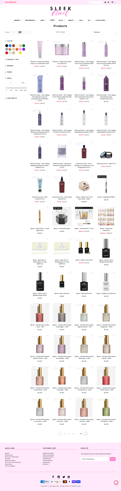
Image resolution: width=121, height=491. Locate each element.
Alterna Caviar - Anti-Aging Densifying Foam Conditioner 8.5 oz (106, 97)
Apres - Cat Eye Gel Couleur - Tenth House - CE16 (106, 389)
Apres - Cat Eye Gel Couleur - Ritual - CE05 (106, 357)
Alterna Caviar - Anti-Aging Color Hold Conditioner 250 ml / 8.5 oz (61, 97)
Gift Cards (7, 458)
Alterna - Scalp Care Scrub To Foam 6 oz (62, 62)
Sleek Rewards (47, 458)
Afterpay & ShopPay (10, 460)
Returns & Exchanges (48, 455)
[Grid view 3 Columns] (16, 32)
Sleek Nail (55, 486)
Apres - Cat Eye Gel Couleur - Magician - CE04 (106, 326)
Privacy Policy (8, 464)
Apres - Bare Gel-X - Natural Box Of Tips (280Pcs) (40, 262)
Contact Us (45, 464)
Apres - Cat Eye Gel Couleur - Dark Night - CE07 (61, 326)
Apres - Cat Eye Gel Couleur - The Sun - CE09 (84, 420)
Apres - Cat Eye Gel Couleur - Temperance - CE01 (84, 389)
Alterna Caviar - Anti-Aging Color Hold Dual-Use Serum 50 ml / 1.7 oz (84, 97)
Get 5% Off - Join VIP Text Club (13, 462)
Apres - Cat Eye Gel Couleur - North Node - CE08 (61, 357)
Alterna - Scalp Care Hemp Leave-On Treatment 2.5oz (39, 62)
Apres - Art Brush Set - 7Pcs (84, 228)
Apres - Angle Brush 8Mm (106, 197)
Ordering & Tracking (48, 457)
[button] (116, 482)
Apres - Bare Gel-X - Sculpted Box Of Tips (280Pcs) (62, 262)
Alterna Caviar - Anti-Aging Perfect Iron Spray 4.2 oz (61, 131)
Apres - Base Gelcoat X (84, 293)
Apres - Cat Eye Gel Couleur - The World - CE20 (106, 420)
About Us (7, 453)
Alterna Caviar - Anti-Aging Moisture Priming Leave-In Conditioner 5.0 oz (39, 132)
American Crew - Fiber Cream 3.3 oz (40, 198)
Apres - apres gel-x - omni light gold (39, 229)
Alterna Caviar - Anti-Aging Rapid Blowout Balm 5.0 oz (84, 131)
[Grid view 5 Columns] (24, 32)
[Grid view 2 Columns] (14, 32)
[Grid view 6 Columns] (28, 32)
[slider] (6, 88)
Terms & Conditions (10, 466)
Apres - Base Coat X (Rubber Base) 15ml (106, 261)
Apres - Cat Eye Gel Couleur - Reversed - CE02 (84, 357)
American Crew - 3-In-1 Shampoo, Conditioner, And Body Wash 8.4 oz (84, 165)
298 (81, 433)
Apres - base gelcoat (62, 293)
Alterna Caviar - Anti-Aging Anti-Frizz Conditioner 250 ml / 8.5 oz (84, 63)
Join (113, 459)
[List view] (11, 32)
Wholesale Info (9, 455)
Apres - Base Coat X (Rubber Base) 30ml (40, 294)
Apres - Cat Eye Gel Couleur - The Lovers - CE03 (39, 420)
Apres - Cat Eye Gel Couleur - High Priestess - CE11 (84, 326)
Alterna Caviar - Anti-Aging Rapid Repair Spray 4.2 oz (106, 131)
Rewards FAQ (46, 462)
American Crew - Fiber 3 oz (106, 164)
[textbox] (10, 83)
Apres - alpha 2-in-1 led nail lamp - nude (84, 198)
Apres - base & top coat (84, 260)
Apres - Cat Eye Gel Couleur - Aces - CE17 (39, 326)
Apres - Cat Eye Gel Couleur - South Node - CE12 (39, 389)
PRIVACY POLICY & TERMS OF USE (70, 486)
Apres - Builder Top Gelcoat (106, 293)
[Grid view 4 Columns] (19, 32)
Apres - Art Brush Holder (62, 228)
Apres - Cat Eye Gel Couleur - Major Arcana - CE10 (39, 357)
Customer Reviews (48, 460)
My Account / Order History (12, 457)
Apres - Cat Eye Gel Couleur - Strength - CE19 (61, 389)
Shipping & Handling (48, 453)
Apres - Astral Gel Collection (106, 229)
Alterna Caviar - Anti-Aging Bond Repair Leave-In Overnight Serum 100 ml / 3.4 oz (39, 98)
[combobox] (95, 2)
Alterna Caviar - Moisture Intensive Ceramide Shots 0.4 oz (62, 165)
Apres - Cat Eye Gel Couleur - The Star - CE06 (61, 420)
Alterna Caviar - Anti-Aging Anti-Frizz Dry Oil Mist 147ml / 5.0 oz (106, 63)
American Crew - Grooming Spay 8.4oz (61, 198)
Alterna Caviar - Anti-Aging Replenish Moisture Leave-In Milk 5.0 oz (39, 165)
